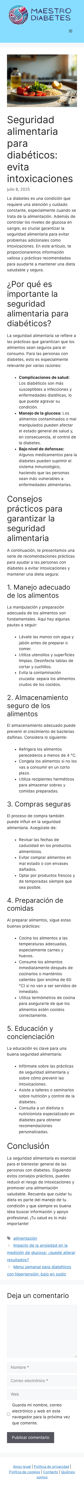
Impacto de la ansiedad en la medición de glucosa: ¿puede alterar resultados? (41, 1252)
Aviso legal (22, 1466)
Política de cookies (24, 1472)
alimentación (25, 1238)
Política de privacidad (51, 1466)
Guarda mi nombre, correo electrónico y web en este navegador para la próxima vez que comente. (41, 1414)
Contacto (50, 1472)
